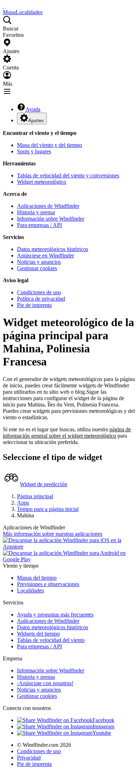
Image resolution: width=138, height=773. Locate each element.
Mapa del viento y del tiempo (49, 145)
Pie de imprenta (34, 305)
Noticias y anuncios (39, 262)
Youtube (101, 733)
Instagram (103, 726)
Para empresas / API (39, 225)
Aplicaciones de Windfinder (48, 206)
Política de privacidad (41, 299)
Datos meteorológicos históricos (52, 249)
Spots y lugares (34, 151)
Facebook (103, 720)
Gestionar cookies (37, 268)
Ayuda (32, 109)
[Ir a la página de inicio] (3, 6)
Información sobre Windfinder (50, 219)
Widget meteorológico (41, 182)
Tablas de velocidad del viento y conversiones (68, 175)
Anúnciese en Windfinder (45, 255)
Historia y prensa (36, 212)
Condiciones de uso (39, 292)
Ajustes (36, 120)
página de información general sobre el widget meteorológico (67, 432)
